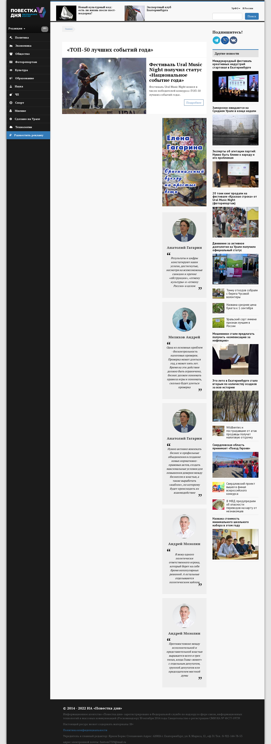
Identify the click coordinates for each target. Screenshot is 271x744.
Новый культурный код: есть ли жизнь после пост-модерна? (97, 10)
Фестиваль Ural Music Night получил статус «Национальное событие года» (175, 72)
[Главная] (28, 16)
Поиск (252, 16)
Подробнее (193, 102)
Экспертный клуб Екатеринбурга (159, 8)
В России (248, 8)
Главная (68, 29)
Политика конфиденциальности (85, 730)
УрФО (235, 8)
